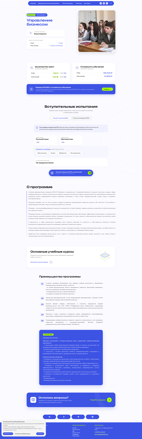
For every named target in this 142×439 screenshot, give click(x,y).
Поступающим (67, 3)
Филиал (79, 3)
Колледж (87, 3)
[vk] (101, 3)
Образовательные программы (48, 3)
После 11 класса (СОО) (60, 118)
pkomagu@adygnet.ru (101, 434)
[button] (111, 3)
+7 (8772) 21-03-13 (100, 432)
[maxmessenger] (104, 3)
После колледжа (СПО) (81, 118)
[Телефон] (107, 3)
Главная (33, 3)
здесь (39, 428)
